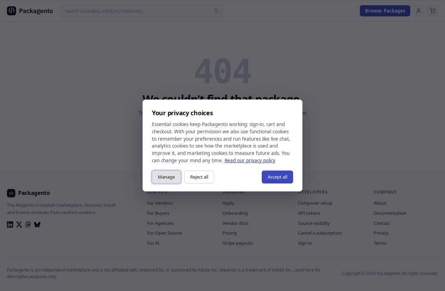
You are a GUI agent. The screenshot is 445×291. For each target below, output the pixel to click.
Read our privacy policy (250, 160)
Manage (166, 177)
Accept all (277, 177)
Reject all (199, 177)
